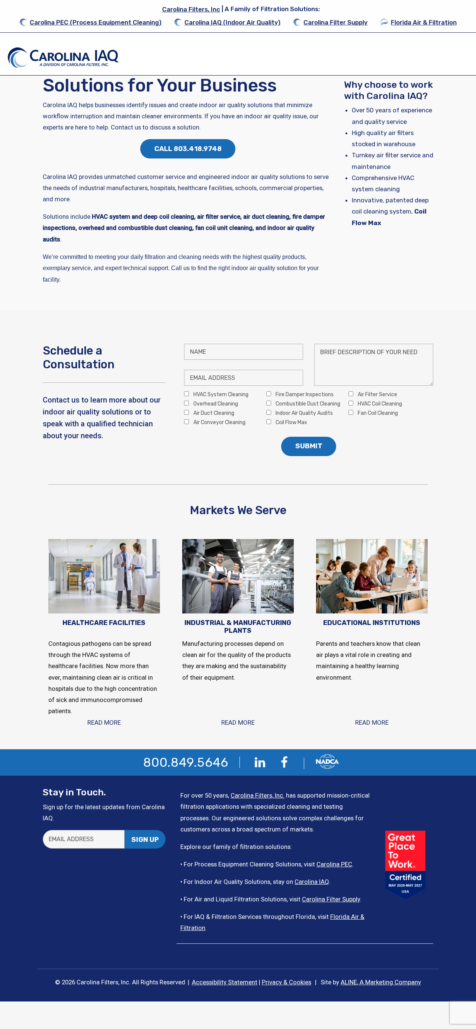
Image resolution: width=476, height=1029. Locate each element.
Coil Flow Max (290, 422)
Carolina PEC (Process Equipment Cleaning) (95, 22)
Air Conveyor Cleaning (218, 422)
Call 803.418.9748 (188, 149)
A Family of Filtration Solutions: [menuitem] (241, 9)
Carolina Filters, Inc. (257, 795)
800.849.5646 (185, 762)
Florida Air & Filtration (424, 22)
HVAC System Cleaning (220, 394)
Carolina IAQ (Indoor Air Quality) (232, 22)
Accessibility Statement (224, 982)
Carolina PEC (334, 864)
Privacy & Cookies (286, 982)
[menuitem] (90, 22)
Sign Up (145, 840)
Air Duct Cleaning (213, 413)
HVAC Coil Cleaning (379, 404)
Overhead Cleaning (215, 404)
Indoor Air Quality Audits (303, 413)
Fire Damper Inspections (304, 394)
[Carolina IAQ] (63, 57)
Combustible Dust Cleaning (307, 404)
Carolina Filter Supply (335, 22)
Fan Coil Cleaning (377, 413)
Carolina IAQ (312, 881)
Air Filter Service (377, 394)
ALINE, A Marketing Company (381, 982)
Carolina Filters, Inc (191, 9)
